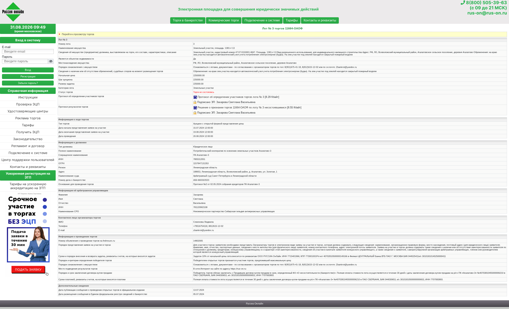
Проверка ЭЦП (28, 104)
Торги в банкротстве (188, 20)
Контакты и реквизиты (320, 20)
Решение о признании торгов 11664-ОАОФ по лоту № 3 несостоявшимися (242, 107)
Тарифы (292, 20)
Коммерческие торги (224, 20)
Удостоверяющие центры (28, 111)
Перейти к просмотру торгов (78, 34)
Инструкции (28, 97)
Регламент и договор (28, 146)
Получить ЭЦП (27, 132)
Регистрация (27, 76)
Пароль (7, 56)
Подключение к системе (262, 20)
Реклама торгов (28, 118)
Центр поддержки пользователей (27, 160)
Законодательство (28, 139)
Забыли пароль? (28, 83)
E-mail (6, 47)
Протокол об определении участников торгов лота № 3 (231, 96)
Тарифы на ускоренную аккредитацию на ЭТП (28, 186)
